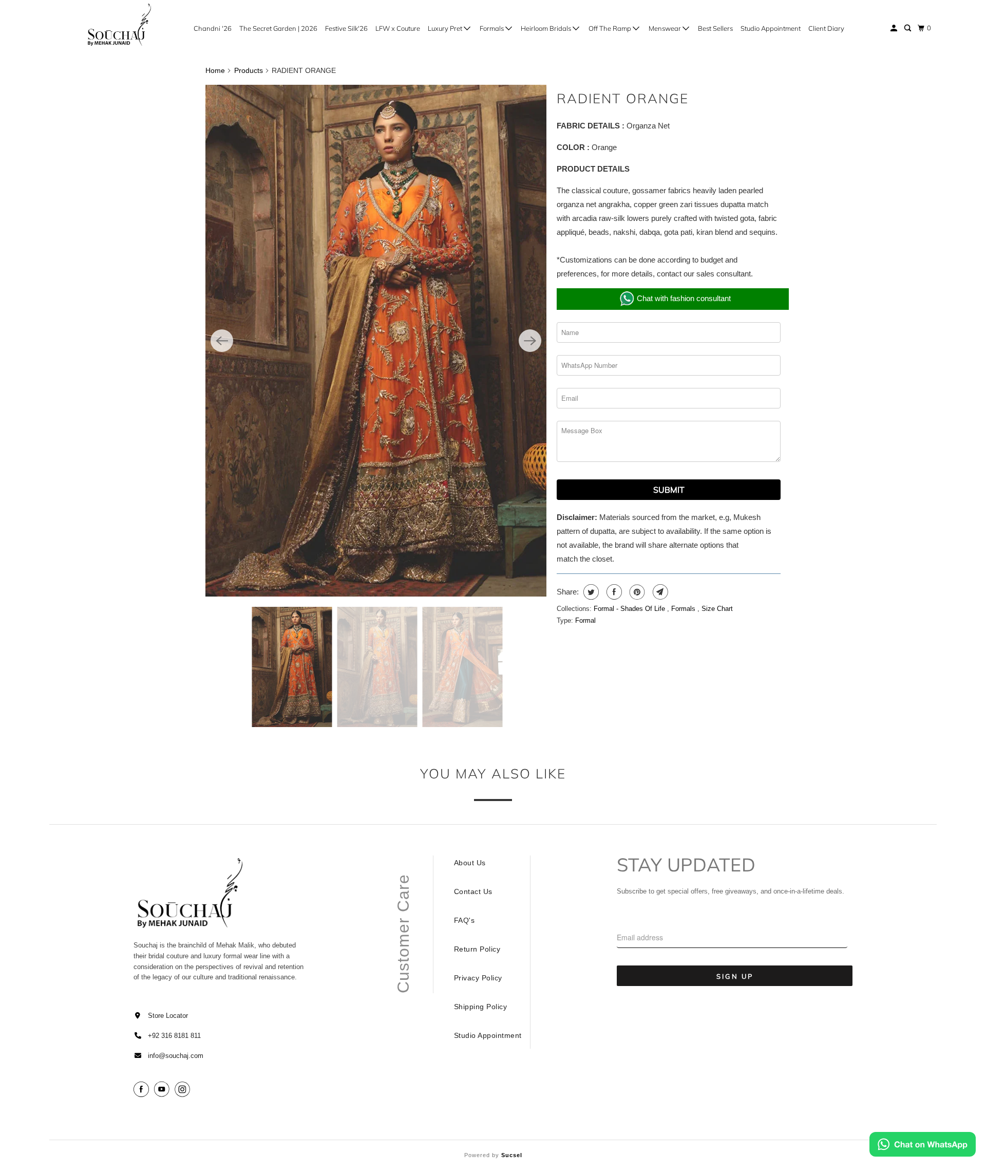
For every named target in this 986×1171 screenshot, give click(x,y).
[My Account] (894, 28)
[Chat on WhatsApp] (922, 1146)
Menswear (665, 28)
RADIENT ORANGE (623, 98)
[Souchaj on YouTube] (163, 1090)
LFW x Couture (397, 28)
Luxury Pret (446, 28)
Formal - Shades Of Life (630, 608)
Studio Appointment (771, 28)
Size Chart (717, 608)
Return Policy (477, 949)
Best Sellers (715, 28)
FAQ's (464, 920)
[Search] (908, 28)
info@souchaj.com (175, 1056)
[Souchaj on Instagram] (184, 1090)
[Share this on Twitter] (590, 592)
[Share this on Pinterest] (636, 592)
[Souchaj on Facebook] (143, 1090)
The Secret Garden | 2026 (278, 28)
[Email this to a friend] (659, 592)
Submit (669, 490)
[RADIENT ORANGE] (375, 341)
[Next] (530, 340)
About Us (470, 863)
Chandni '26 (213, 28)
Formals (492, 28)
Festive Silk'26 (346, 28)
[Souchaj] (119, 24)
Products (248, 70)
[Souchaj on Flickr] (196, 1090)
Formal (585, 620)
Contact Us (473, 891)
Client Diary (826, 28)
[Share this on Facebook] (613, 592)
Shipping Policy (480, 1006)
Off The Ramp (611, 28)
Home (215, 70)
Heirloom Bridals (547, 28)
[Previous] (222, 340)
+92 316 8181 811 (174, 1035)
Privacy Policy (478, 978)
